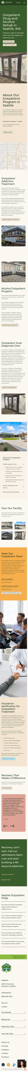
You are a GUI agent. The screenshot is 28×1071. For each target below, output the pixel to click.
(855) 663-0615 (6, 996)
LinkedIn (4, 1053)
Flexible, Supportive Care (10, 464)
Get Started (6, 1012)
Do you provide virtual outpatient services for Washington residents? (12, 934)
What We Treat (7, 1027)
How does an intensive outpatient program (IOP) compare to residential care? (11, 907)
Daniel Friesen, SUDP (9, 586)
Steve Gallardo (7, 579)
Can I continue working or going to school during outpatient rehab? (12, 917)
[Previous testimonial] (5, 825)
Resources (5, 1019)
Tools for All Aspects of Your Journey (10, 486)
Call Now (18, 2)
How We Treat (7, 1034)
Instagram (5, 1050)
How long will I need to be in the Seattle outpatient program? (11, 925)
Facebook (5, 1057)
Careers (4, 1007)
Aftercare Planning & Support (11, 492)
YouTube (4, 1046)
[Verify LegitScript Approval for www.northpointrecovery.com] (3, 1064)
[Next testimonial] (12, 825)
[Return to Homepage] (7, 2)
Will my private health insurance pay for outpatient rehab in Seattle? (12, 942)
